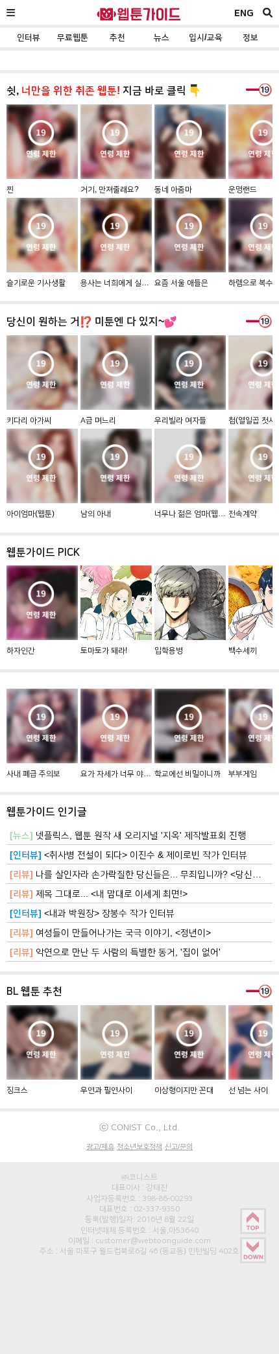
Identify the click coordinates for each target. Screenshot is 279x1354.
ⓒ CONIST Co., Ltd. (139, 1127)
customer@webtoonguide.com (153, 1240)
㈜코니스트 (139, 1177)
